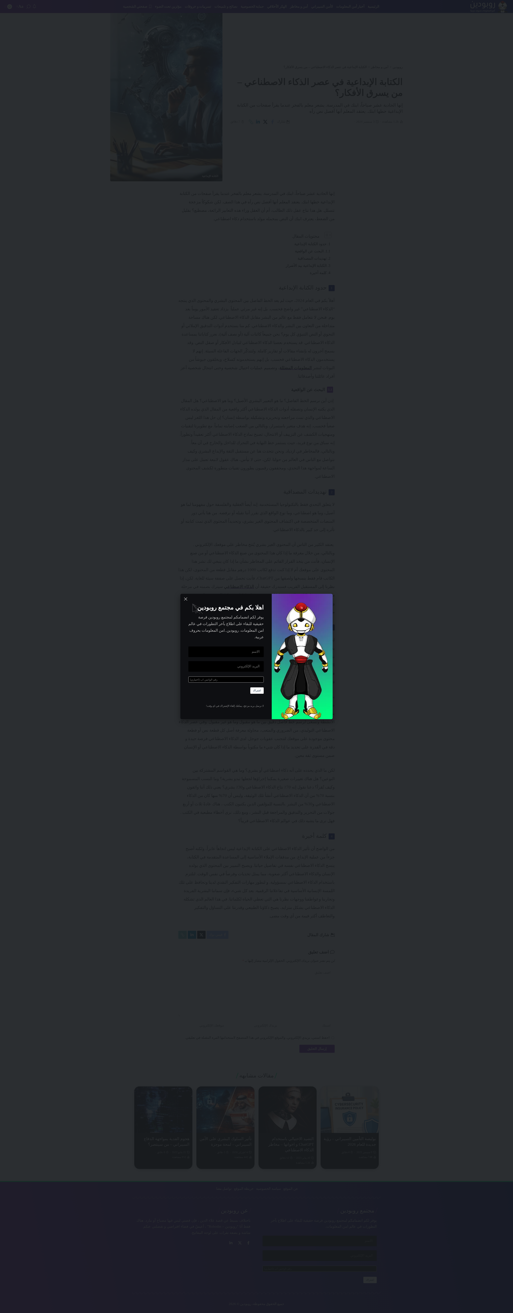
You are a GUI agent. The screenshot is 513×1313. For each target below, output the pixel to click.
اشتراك (257, 690)
